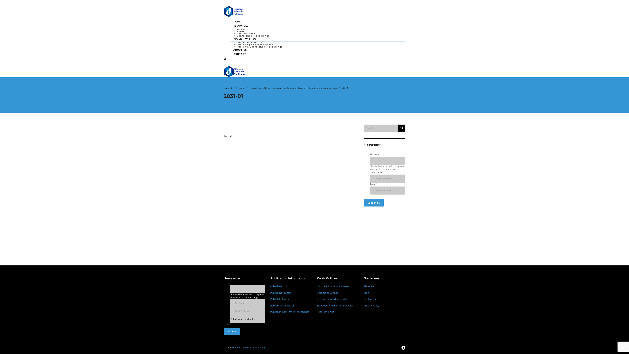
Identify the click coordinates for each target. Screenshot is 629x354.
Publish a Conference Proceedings (260, 46)
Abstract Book (246, 33)
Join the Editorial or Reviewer (333, 286)
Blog (366, 292)
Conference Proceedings (253, 35)
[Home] (235, 71)
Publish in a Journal (250, 42)
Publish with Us (279, 286)
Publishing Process (280, 292)
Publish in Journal (280, 299)
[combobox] (247, 319)
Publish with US (245, 39)
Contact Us (370, 299)
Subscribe (374, 202)
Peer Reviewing (325, 311)
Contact (239, 54)
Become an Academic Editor (333, 299)
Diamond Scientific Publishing (248, 347)
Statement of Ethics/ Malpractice (335, 305)
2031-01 (228, 135)
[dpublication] (234, 11)
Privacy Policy (371, 305)
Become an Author (327, 292)
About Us (240, 50)
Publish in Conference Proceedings (289, 311)
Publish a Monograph (282, 305)
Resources (240, 25)
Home (237, 21)
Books (241, 31)
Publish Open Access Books (255, 44)
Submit (232, 331)
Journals (242, 29)
